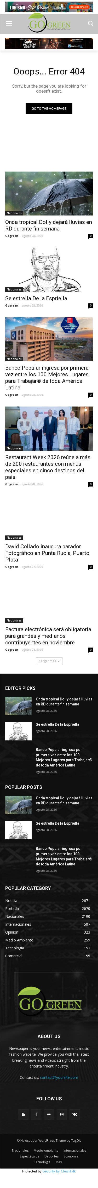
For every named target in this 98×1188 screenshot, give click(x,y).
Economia (71, 1156)
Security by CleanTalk (59, 1171)
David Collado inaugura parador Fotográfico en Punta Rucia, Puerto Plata (47, 553)
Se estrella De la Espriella (36, 298)
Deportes (51, 1156)
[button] (90, 24)
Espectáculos (29, 1156)
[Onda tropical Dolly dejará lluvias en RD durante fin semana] (49, 194)
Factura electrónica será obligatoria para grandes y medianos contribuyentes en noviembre (48, 636)
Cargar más (47, 661)
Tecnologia (42, 1162)
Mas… (60, 1162)
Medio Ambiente (46, 1150)
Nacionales (14, 213)
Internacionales (75, 1150)
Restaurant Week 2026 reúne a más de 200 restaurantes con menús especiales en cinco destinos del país (47, 467)
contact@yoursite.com (59, 1077)
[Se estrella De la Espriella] (49, 270)
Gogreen (11, 236)
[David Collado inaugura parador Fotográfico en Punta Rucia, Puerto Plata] (49, 518)
